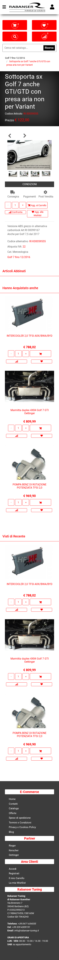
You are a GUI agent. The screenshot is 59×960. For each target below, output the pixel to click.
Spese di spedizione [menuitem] (20, 817)
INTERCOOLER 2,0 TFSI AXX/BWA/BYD (29, 335)
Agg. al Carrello (38, 205)
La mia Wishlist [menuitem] (17, 882)
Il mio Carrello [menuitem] (16, 878)
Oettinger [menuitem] (14, 855)
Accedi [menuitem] (12, 868)
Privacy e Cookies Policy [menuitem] (22, 827)
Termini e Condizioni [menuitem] (20, 822)
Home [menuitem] (12, 799)
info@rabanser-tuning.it (26, 930)
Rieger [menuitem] (12, 845)
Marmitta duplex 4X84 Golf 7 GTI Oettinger (29, 412)
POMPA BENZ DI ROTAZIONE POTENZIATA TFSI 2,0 (29, 486)
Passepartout (36, 957)
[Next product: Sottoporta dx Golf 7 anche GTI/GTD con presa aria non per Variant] (25, 135)
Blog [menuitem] (11, 831)
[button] (29, 154)
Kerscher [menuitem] (14, 850)
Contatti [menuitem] (13, 803)
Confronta (16, 212)
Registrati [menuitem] (14, 873)
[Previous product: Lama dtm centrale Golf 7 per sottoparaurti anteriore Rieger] (10, 135)
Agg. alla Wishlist (38, 214)
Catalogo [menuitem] (14, 808)
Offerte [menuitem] (12, 813)
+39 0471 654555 (27, 923)
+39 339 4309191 (21, 927)
